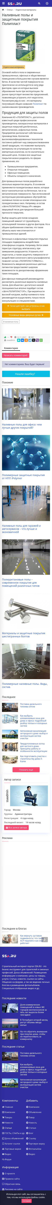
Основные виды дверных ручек (25, 315)
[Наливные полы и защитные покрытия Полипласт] (26, 45)
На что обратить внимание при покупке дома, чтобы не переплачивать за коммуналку (33, 1035)
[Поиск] (39, 3)
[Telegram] (29, 340)
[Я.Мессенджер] (18, 340)
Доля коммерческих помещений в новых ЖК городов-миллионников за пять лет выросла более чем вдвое (33, 1009)
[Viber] (37, 340)
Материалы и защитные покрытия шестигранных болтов (23, 635)
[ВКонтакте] (22, 340)
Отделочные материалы (13, 67)
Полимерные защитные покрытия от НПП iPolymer (23, 477)
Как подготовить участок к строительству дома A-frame (33, 759)
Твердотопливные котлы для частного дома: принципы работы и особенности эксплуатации (33, 747)
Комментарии (11, 348)
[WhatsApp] (41, 340)
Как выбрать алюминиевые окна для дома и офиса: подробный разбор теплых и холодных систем (33, 721)
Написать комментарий (15, 355)
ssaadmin (11, 340)
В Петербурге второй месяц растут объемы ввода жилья (34, 1022)
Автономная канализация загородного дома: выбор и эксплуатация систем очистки (34, 735)
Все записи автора (17, 827)
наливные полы (11, 321)
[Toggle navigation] (47, 3)
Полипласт (38, 103)
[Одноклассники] (26, 340)
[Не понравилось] (11, 337)
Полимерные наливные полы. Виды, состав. (25, 685)
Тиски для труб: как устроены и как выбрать (27, 307)
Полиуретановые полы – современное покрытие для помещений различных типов (20, 582)
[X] (33, 340)
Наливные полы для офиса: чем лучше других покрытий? (22, 426)
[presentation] (7, 940)
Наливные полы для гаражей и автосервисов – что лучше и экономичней (21, 529)
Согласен (26, 1201)
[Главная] (3, 10)
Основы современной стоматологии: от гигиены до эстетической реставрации (33, 940)
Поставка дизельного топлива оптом (31, 705)
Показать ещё (26, 769)
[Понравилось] (5, 337)
